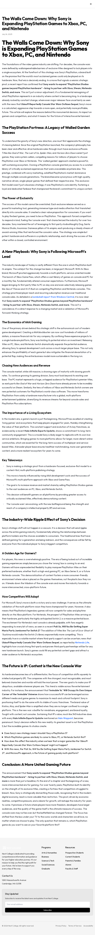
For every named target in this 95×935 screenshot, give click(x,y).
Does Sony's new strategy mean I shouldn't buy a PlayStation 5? (35, 733)
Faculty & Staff (71, 868)
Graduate (46, 868)
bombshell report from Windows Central (53, 296)
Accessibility (88, 926)
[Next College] (13, 3)
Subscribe (48, 910)
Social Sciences (48, 864)
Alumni (68, 864)
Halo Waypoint (65, 718)
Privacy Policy (61, 926)
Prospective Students (74, 852)
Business (45, 856)
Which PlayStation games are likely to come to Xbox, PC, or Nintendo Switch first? (45, 737)
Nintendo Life (82, 642)
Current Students (72, 856)
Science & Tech (48, 860)
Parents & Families (73, 860)
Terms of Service (75, 926)
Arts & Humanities (49, 852)
